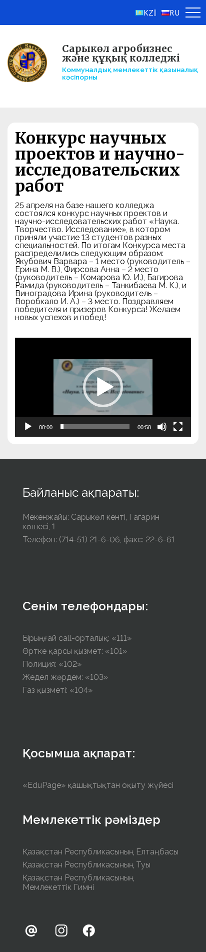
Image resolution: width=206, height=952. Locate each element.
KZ (149, 13)
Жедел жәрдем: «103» (65, 677)
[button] (103, 387)
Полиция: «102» (52, 664)
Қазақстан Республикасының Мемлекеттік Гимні (78, 882)
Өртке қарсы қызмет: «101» (74, 651)
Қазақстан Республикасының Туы (86, 864)
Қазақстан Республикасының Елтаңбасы (100, 851)
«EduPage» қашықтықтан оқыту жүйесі (98, 785)
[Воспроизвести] (28, 427)
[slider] (95, 426)
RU (175, 13)
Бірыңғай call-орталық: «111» (77, 638)
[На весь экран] (178, 427)
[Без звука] (162, 427)
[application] (103, 387)
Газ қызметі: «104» (57, 690)
